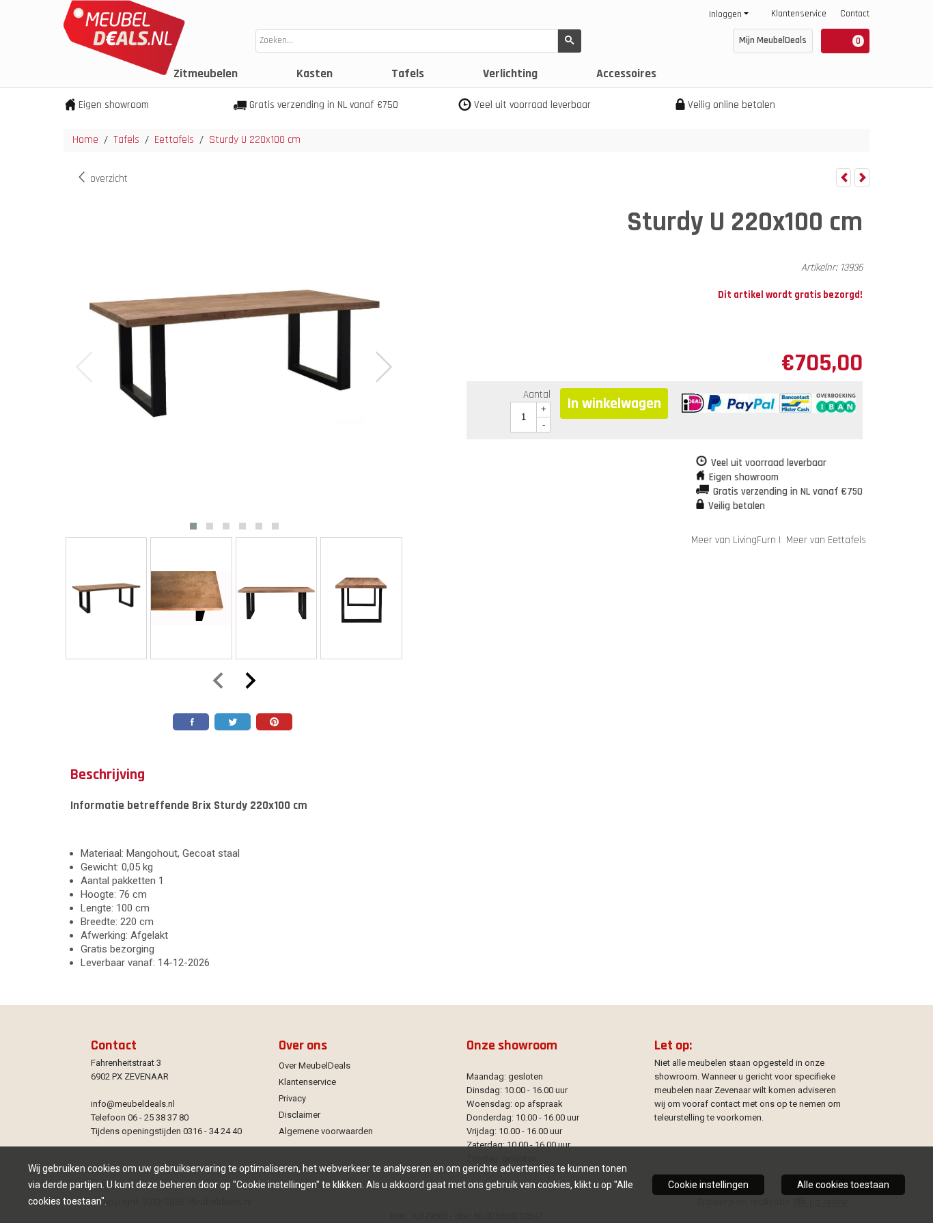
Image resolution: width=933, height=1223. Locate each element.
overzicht (107, 178)
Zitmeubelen (205, 73)
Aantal (537, 394)
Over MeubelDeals (314, 1065)
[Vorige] (843, 177)
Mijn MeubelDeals (773, 40)
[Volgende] (861, 177)
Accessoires (626, 73)
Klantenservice (798, 13)
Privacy (292, 1098)
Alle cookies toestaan (843, 1184)
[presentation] (84, 367)
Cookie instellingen (708, 1184)
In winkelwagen (614, 403)
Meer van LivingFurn (733, 540)
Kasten (314, 73)
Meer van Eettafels (826, 540)
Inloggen (725, 14)
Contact (854, 13)
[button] (193, 526)
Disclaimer (299, 1115)
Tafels (407, 73)
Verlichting (510, 73)
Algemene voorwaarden (326, 1131)
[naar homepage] (121, 72)
